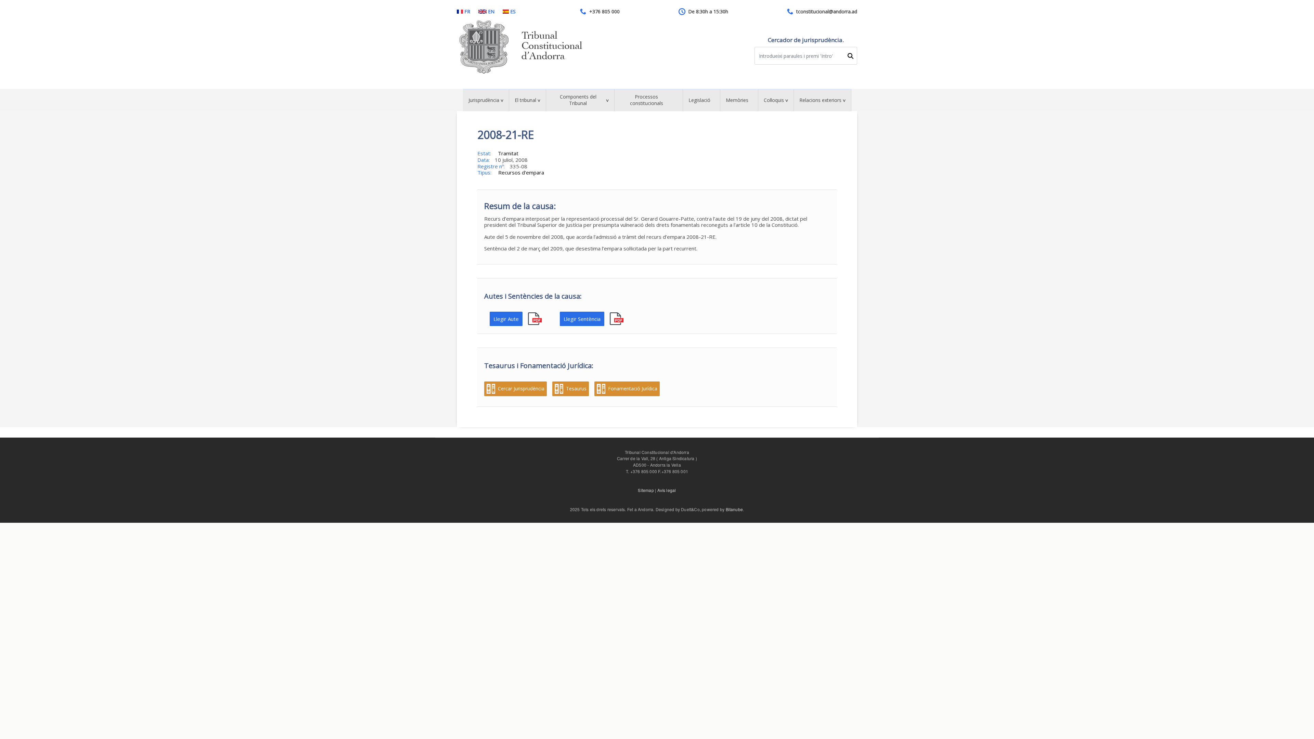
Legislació (699, 100)
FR (467, 12)
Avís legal (666, 490)
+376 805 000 (604, 12)
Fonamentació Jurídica (632, 389)
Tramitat (508, 153)
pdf (535, 319)
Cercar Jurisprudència (521, 389)
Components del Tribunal (578, 99)
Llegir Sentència (582, 318)
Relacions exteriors (820, 100)
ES (513, 12)
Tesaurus (576, 389)
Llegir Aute (506, 318)
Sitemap (646, 490)
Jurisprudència (483, 100)
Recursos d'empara (521, 172)
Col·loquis (774, 100)
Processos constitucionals (646, 99)
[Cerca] (850, 56)
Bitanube (734, 509)
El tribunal (525, 100)
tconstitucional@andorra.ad (826, 12)
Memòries (737, 100)
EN (491, 12)
